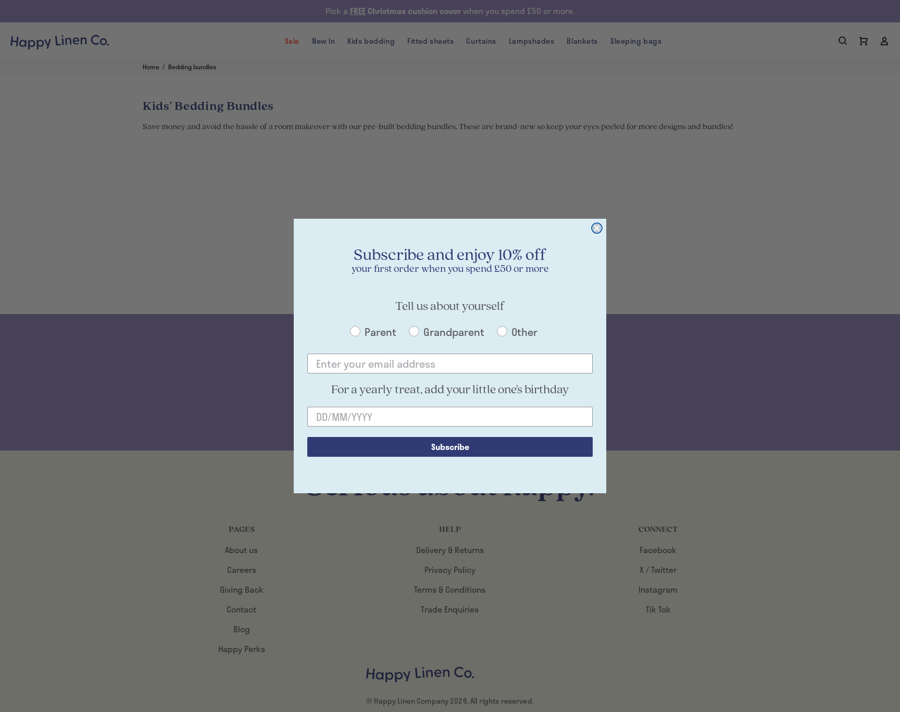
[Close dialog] (597, 228)
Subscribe (450, 446)
